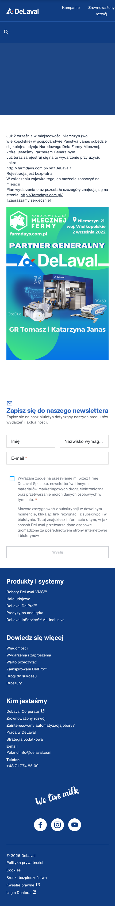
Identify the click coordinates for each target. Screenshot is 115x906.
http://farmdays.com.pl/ (42, 195)
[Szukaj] (6, 32)
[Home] (22, 10)
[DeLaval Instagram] (57, 824)
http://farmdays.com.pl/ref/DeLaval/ (38, 168)
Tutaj (41, 519)
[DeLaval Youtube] (74, 824)
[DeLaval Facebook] (40, 824)
